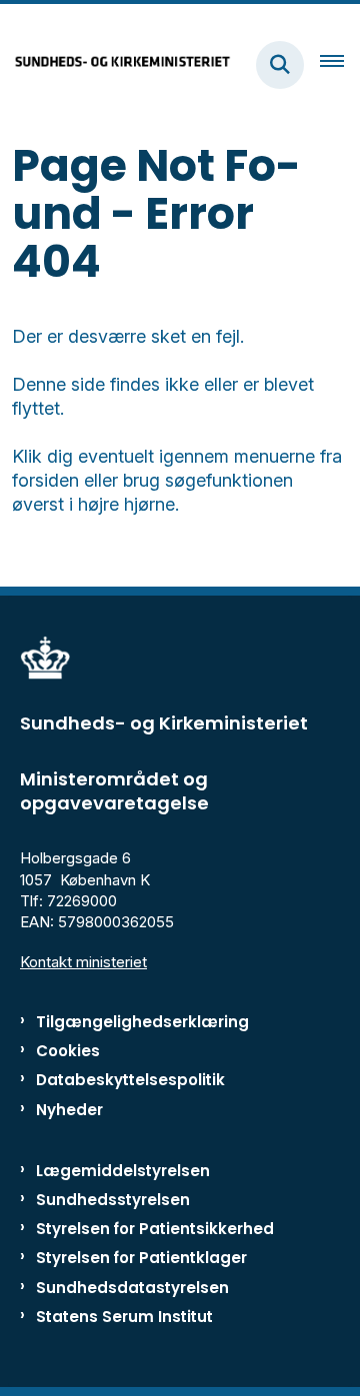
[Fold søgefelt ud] (280, 65)
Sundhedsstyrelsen (113, 1199)
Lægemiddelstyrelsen (123, 1170)
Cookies (68, 1050)
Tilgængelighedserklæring (142, 1021)
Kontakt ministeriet (83, 961)
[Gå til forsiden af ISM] (116, 64)
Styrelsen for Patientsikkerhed (155, 1228)
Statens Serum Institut (124, 1316)
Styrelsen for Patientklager (141, 1257)
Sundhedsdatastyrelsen (132, 1287)
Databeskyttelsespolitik (130, 1079)
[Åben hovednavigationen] (340, 65)
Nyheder (69, 1109)
